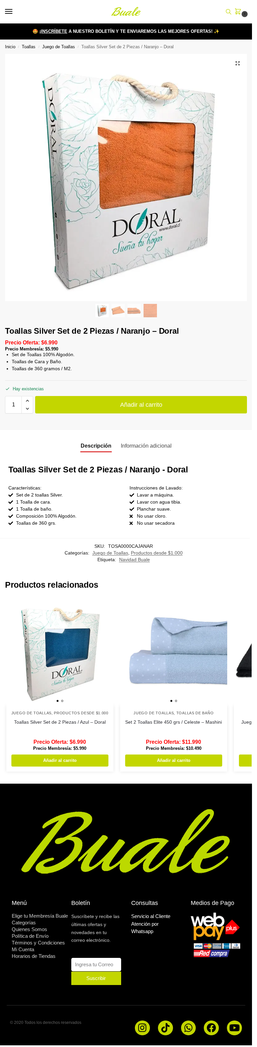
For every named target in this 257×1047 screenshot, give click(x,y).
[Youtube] (234, 1028)
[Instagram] (142, 1028)
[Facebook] (211, 1028)
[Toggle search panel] (228, 11)
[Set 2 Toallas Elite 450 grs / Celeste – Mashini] (173, 652)
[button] (239, 12)
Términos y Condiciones (38, 942)
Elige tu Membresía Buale (40, 916)
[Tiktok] (165, 1028)
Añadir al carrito (141, 404)
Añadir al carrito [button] (60, 760)
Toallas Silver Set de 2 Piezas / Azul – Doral (60, 722)
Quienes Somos (29, 929)
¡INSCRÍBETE (53, 31)
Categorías (24, 922)
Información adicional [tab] (146, 446)
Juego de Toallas (58, 46)
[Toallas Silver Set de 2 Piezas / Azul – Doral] (59, 652)
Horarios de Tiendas (34, 956)
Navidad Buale (134, 559)
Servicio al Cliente (150, 916)
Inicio (10, 46)
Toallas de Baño (195, 713)
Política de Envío (30, 936)
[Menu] (15, 12)
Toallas (28, 46)
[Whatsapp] (188, 1028)
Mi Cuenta (23, 949)
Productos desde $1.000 (157, 552)
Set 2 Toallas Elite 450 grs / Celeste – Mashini (173, 722)
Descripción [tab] (96, 446)
